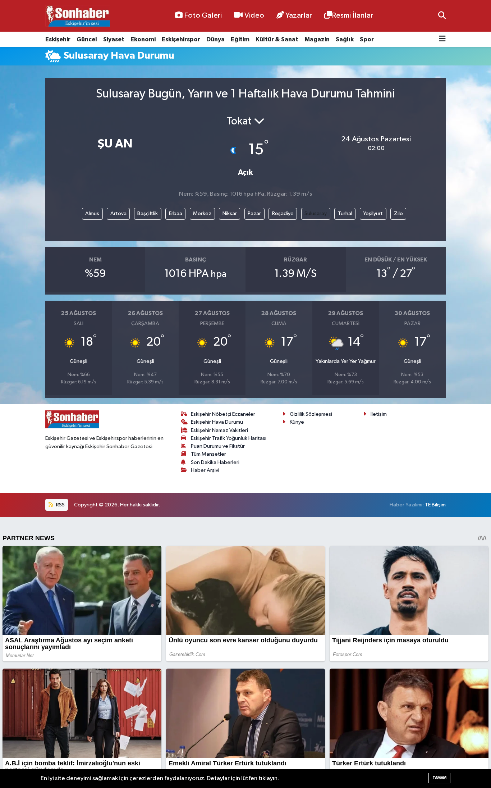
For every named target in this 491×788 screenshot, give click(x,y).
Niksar (229, 213)
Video (254, 15)
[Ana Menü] (442, 39)
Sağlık (345, 39)
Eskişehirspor (181, 39)
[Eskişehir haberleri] (77, 16)
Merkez (202, 213)
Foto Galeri (203, 15)
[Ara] (442, 16)
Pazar (254, 213)
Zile (398, 213)
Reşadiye (283, 213)
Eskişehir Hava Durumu (217, 422)
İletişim (379, 414)
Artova (118, 213)
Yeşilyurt (373, 213)
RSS (60, 504)
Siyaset (113, 39)
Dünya (215, 39)
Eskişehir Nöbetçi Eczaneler (223, 414)
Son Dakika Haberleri (215, 462)
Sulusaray (315, 213)
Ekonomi (143, 39)
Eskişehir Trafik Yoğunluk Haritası (228, 438)
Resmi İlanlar (352, 15)
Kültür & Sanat (277, 39)
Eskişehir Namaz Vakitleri (219, 430)
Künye (297, 422)
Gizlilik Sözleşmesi (311, 414)
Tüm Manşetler (208, 454)
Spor (367, 39)
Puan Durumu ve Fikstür (218, 446)
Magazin (317, 39)
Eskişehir (57, 39)
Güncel (87, 39)
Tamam (439, 778)
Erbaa (175, 213)
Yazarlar (298, 15)
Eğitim (240, 39)
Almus (92, 213)
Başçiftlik (147, 213)
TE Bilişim (435, 504)
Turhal (345, 213)
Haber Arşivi (205, 470)
